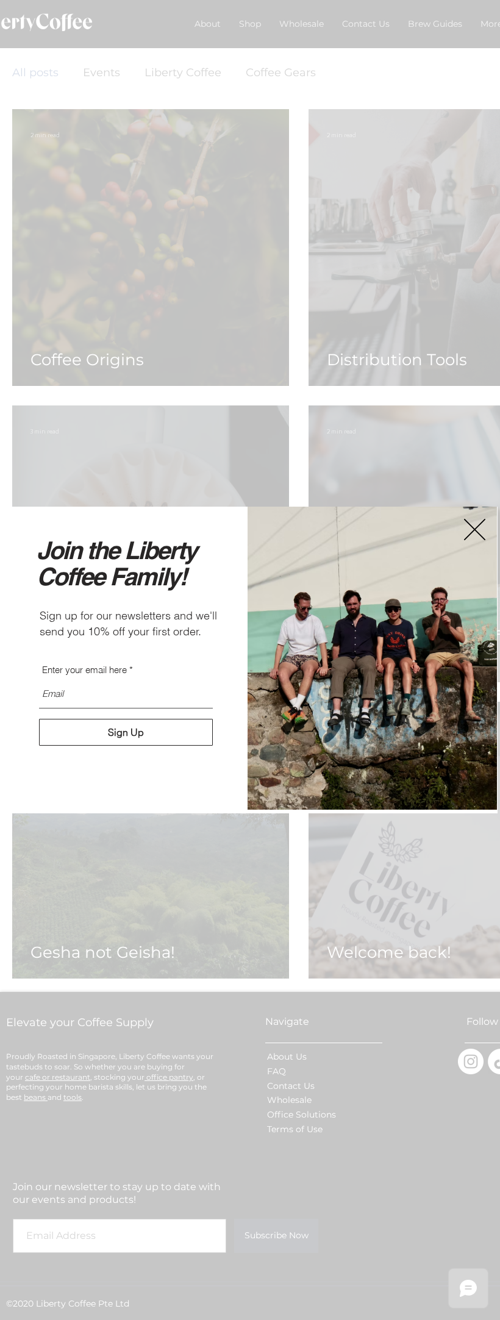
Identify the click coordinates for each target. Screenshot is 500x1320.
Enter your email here (84, 669)
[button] (474, 529)
